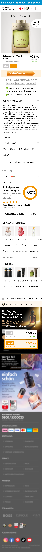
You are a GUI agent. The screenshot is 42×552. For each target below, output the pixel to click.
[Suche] (33, 8)
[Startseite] (3, 298)
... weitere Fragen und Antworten (21, 162)
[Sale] (21, 8)
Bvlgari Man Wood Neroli (12, 57)
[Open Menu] (9, 8)
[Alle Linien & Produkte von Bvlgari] (21, 16)
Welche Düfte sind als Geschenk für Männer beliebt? (21, 152)
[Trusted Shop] (27, 8)
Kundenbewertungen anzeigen (21, 214)
